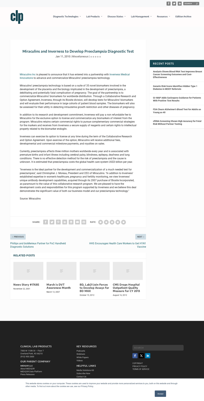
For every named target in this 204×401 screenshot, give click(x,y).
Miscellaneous (80, 56)
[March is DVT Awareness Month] (61, 271)
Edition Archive (183, 16)
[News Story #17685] (28, 271)
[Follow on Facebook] (135, 355)
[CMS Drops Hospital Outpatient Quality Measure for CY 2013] (128, 271)
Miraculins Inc (28, 74)
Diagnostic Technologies (65, 16)
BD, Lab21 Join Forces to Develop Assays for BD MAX (94, 288)
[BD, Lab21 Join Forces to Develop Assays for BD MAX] (95, 271)
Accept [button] (160, 393)
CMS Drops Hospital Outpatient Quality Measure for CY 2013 (126, 288)
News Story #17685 (26, 284)
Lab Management (140, 16)
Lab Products (93, 16)
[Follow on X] (141, 355)
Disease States (115, 16)
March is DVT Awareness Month (59, 286)
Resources (162, 16)
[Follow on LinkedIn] (147, 355)
